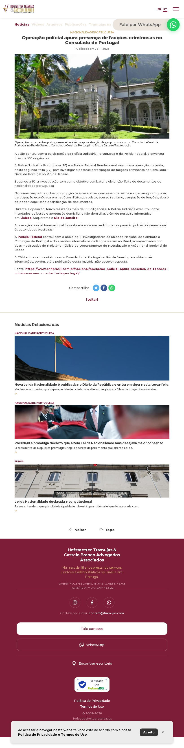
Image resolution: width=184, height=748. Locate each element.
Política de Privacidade (92, 700)
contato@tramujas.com (106, 613)
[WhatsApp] (109, 602)
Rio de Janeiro (66, 218)
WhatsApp (95, 645)
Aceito (149, 732)
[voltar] (92, 300)
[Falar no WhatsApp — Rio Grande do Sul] (173, 24)
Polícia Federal (30, 237)
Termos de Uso (92, 706)
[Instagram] (75, 602)
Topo (110, 530)
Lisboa (25, 218)
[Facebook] (92, 602)
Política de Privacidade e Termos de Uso (52, 735)
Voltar (80, 530)
